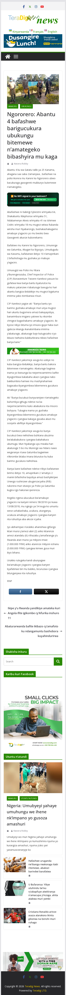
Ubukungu (26, 106)
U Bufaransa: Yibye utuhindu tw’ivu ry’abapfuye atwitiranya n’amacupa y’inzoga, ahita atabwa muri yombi (43, 891)
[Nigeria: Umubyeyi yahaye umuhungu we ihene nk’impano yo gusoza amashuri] (33, 777)
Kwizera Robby (21, 163)
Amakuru (12, 106)
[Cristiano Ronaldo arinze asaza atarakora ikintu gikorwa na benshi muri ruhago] (15, 919)
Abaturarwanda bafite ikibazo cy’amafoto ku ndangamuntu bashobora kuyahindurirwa (31, 631)
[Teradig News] (8, 57)
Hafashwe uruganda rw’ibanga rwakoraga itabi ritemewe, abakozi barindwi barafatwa (43, 866)
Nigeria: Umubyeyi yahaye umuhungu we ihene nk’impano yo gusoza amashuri (32, 815)
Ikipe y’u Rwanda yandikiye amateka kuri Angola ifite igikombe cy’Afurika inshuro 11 (34, 613)
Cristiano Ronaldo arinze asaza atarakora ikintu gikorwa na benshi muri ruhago (42, 917)
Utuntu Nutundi (29, 798)
